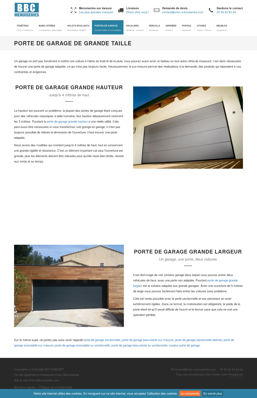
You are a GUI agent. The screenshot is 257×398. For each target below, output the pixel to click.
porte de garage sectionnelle (102, 340)
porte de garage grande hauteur (67, 121)
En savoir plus (212, 393)
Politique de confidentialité (55, 387)
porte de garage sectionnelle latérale (198, 340)
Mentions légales (25, 387)
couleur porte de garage (184, 345)
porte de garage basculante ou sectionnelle (139, 345)
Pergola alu (235, 374)
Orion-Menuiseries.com (43, 380)
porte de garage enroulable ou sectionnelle (82, 345)
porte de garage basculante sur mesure (147, 340)
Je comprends (190, 393)
